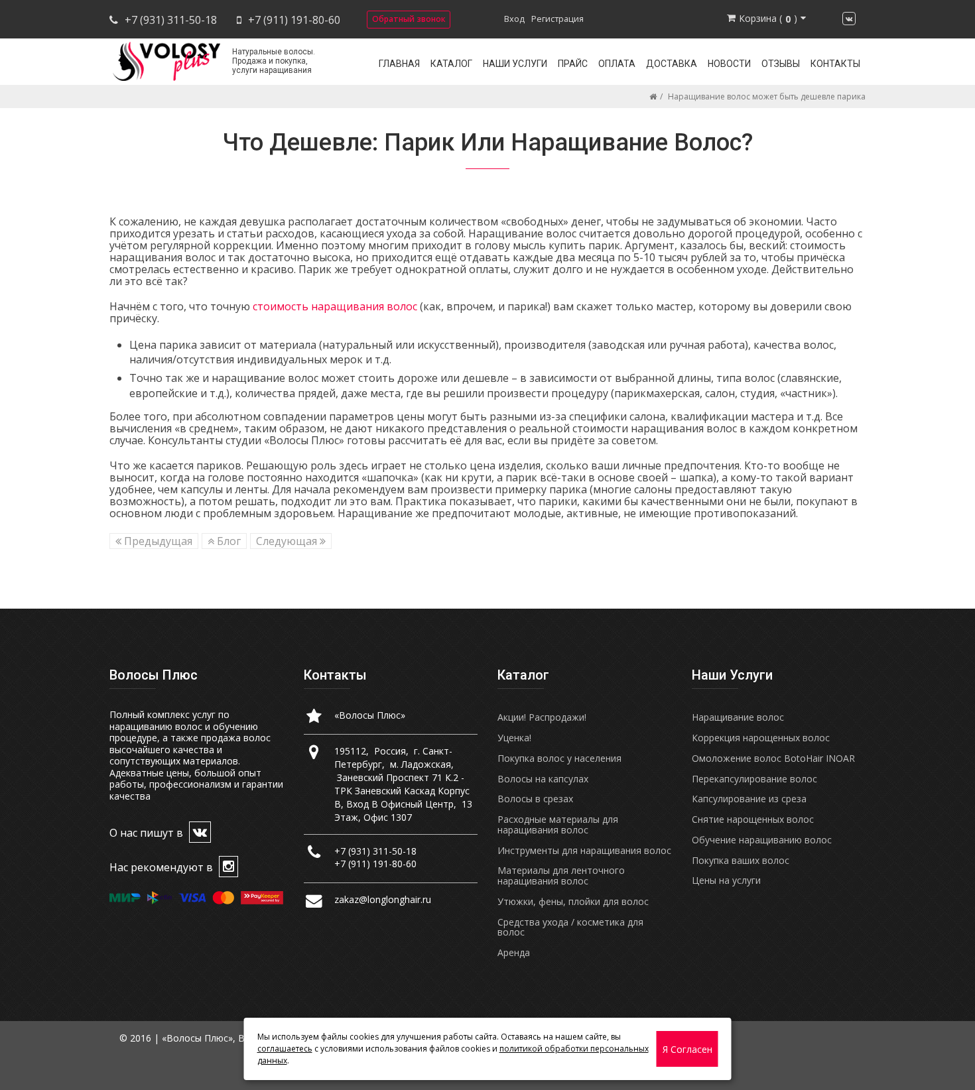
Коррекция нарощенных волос (761, 737)
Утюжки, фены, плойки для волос (573, 901)
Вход (514, 19)
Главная (399, 63)
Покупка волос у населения (559, 758)
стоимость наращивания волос (335, 306)
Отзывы (780, 63)
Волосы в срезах (535, 798)
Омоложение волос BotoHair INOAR (773, 758)
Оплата (616, 63)
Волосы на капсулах (542, 778)
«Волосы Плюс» (369, 715)
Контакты (835, 63)
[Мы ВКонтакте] (849, 18)
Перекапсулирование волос (754, 778)
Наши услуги (515, 63)
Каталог (451, 63)
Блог (227, 541)
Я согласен (687, 1049)
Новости (729, 63)
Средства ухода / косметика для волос (570, 927)
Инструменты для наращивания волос (584, 850)
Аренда (513, 952)
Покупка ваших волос (740, 860)
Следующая (288, 541)
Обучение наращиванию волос (762, 839)
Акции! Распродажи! (541, 717)
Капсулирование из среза (749, 798)
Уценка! (514, 737)
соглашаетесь (284, 1048)
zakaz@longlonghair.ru (382, 899)
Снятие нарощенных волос (753, 819)
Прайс (573, 63)
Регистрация (557, 19)
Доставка (671, 63)
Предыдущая (156, 541)
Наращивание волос (738, 717)
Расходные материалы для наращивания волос (557, 824)
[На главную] (653, 96)
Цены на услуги (726, 880)
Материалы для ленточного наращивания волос (561, 875)
